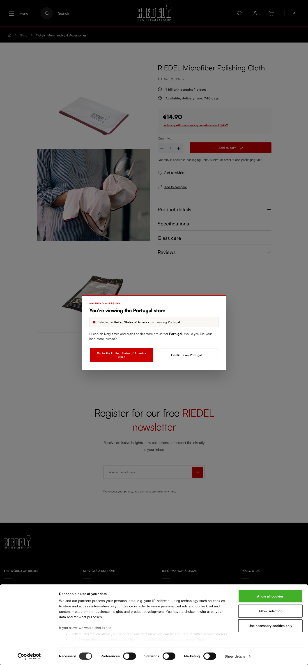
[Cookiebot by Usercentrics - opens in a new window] (29, 656)
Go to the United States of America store (121, 355)
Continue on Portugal (186, 355)
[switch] (129, 656)
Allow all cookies (270, 596)
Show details (235, 656)
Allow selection (270, 611)
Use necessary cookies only (270, 626)
